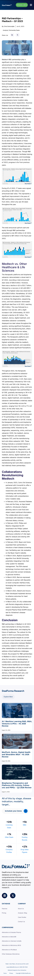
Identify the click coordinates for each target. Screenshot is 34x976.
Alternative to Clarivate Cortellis (11, 941)
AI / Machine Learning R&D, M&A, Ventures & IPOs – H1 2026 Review (17, 723)
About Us (21, 908)
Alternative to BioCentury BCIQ (11, 945)
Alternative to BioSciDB (9, 936)
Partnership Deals (14, 30)
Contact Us (21, 921)
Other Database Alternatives (10, 954)
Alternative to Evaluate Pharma (11, 932)
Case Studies (22, 917)
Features (4, 908)
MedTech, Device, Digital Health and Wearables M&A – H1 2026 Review (16, 754)
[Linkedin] (4, 895)
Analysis (5, 30)
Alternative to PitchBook (9, 949)
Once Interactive (22, 970)
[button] (12, 35)
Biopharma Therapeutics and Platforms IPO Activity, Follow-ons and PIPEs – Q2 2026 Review (16, 785)
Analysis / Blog (22, 913)
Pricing (4, 913)
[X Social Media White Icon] (12, 895)
